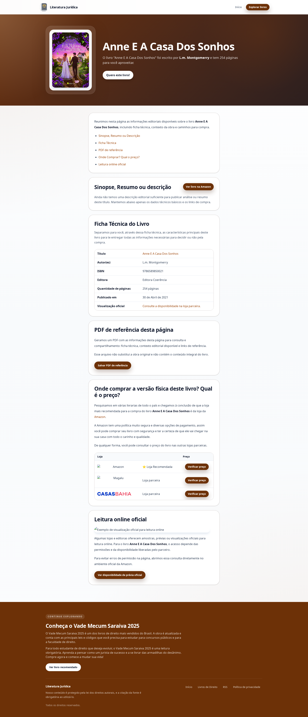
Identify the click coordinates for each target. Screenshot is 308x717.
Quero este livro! (118, 75)
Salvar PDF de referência (113, 365)
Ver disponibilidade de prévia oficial (120, 575)
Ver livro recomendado (63, 667)
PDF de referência (111, 150)
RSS (225, 687)
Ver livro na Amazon (198, 186)
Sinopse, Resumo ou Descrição (119, 136)
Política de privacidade (246, 687)
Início (238, 7)
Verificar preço (197, 466)
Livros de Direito (207, 687)
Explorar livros (258, 7)
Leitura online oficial (112, 164)
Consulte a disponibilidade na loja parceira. (172, 306)
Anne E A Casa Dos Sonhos (160, 254)
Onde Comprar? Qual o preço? (119, 157)
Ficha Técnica (107, 143)
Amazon (99, 417)
